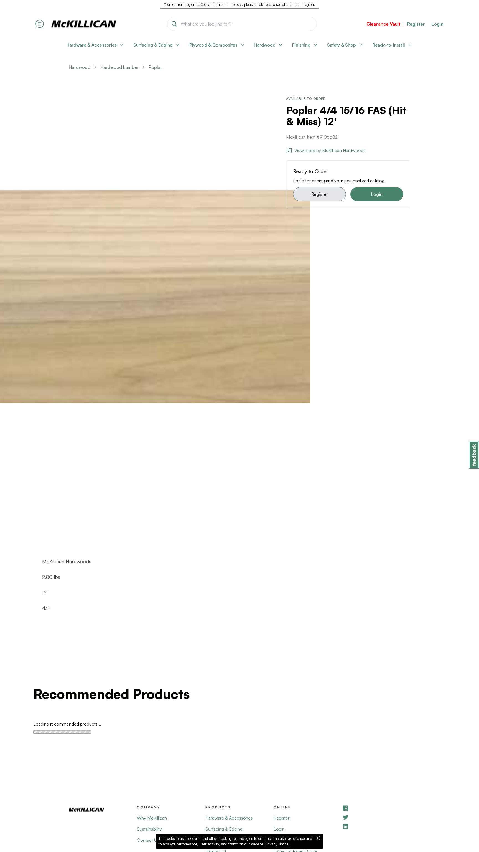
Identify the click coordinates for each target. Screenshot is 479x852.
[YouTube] (376, 817)
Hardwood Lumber (119, 67)
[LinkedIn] (376, 826)
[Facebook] (376, 808)
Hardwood (79, 67)
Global (205, 4)
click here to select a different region (285, 4)
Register (319, 194)
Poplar (155, 67)
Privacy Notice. (277, 844)
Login (438, 24)
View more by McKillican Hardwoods (329, 150)
